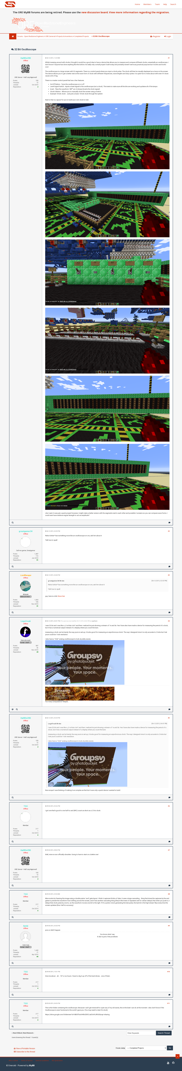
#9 (169, 926)
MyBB (32, 1065)
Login (168, 36)
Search (173, 4)
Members (147, 4)
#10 (168, 971)
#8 (169, 894)
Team (157, 4)
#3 (169, 575)
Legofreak (94, 621)
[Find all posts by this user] (12, 522)
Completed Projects (81, 36)
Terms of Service (27, 1060)
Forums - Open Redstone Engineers (30, 36)
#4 (169, 621)
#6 (169, 806)
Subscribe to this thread (25, 1052)
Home (137, 4)
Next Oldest (17, 1033)
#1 (169, 58)
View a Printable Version (25, 1048)
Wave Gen (61, 596)
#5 (169, 718)
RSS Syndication (57, 1060)
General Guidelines (42, 1060)
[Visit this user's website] (12, 709)
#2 (169, 531)
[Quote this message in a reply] (169, 522)
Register (156, 36)
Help (165, 4)
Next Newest (28, 1033)
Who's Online (13, 1060)
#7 (169, 850)
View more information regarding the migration (139, 12)
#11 (168, 1003)
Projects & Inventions (65, 36)
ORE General (50, 36)
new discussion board (94, 12)
